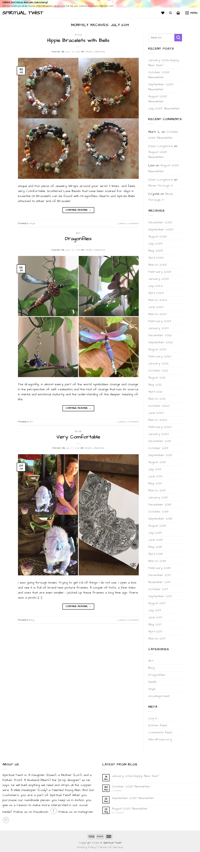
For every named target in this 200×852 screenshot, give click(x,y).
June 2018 (155, 540)
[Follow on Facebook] (53, 811)
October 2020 (159, 406)
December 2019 (159, 441)
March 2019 (156, 490)
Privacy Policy (86, 847)
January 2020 (158, 434)
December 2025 (160, 222)
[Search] (170, 13)
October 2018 (158, 511)
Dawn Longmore (95, 51)
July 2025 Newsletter (164, 108)
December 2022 (160, 335)
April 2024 (156, 293)
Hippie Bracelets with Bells (78, 40)
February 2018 (159, 568)
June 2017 (155, 617)
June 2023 (155, 307)
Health (152, 682)
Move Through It (160, 185)
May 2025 (155, 250)
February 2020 (160, 427)
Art (78, 233)
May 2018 (155, 547)
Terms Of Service (110, 847)
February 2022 (159, 356)
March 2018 (157, 561)
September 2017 (160, 596)
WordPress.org (160, 739)
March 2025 (157, 265)
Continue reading (78, 210)
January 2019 (158, 497)
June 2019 (155, 476)
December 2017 (159, 575)
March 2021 (156, 399)
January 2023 (158, 328)
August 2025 (157, 236)
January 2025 (158, 279)
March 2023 (157, 314)
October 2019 (158, 448)
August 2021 (156, 377)
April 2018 (155, 554)
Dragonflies (78, 238)
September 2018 (160, 518)
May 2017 (155, 624)
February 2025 (160, 272)
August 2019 (156, 462)
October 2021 (158, 370)
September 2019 (160, 455)
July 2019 (154, 469)
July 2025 (155, 243)
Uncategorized (158, 696)
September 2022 (160, 342)
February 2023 (159, 321)
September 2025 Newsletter (161, 87)
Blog (78, 431)
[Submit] (178, 38)
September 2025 (161, 229)
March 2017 (157, 638)
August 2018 (157, 525)
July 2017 (154, 610)
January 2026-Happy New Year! (163, 62)
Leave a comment (128, 223)
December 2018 (159, 504)
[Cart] (178, 12)
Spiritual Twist (22, 12)
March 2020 (157, 420)
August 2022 (157, 349)
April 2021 (155, 391)
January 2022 (158, 363)
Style (78, 34)
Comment (117, 790)
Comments (118, 812)
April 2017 (155, 631)
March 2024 (157, 300)
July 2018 (155, 533)
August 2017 (157, 603)
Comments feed (160, 732)
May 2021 (155, 384)
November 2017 (159, 582)
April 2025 (156, 257)
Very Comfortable (78, 436)
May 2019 (155, 483)
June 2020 (156, 413)
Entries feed (157, 725)
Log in (152, 718)
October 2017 (158, 589)
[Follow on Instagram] (6, 820)
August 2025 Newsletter (157, 99)
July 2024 (155, 286)
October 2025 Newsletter (159, 74)
